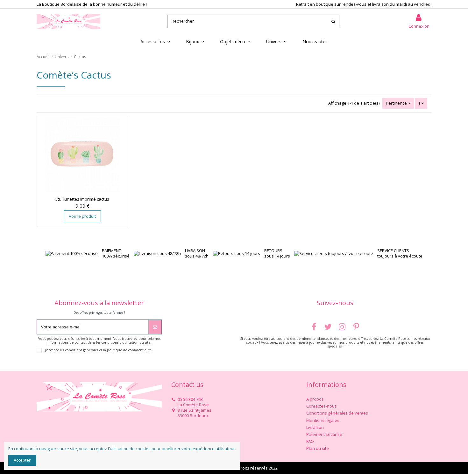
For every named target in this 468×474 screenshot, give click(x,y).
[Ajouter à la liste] (78, 190)
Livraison (315, 427)
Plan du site (317, 448)
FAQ (310, 441)
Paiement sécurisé (324, 434)
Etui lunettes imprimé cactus (82, 199)
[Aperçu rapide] (86, 190)
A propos (315, 399)
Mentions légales (322, 420)
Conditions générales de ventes (337, 413)
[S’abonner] (154, 327)
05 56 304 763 (190, 399)
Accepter (22, 460)
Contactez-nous (321, 406)
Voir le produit (82, 216)
